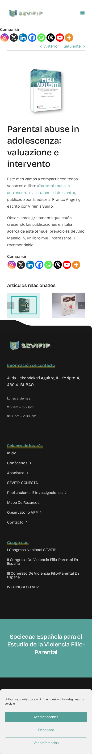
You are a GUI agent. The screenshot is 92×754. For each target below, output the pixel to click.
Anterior (51, 46)
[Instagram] (4, 37)
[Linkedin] (23, 37)
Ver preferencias (46, 743)
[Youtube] (60, 37)
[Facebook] (32, 37)
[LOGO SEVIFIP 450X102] (26, 10)
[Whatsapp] (41, 37)
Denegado (46, 730)
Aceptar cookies (46, 717)
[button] (10, 305)
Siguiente (72, 46)
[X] (14, 37)
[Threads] (50, 37)
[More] (69, 37)
